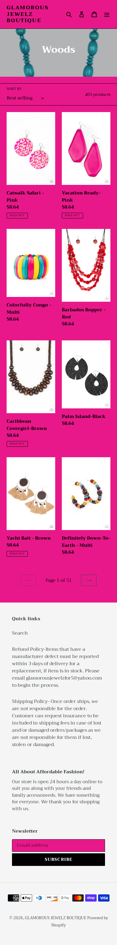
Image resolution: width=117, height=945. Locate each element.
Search (20, 633)
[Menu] (106, 14)
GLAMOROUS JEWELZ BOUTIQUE (28, 14)
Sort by (14, 88)
